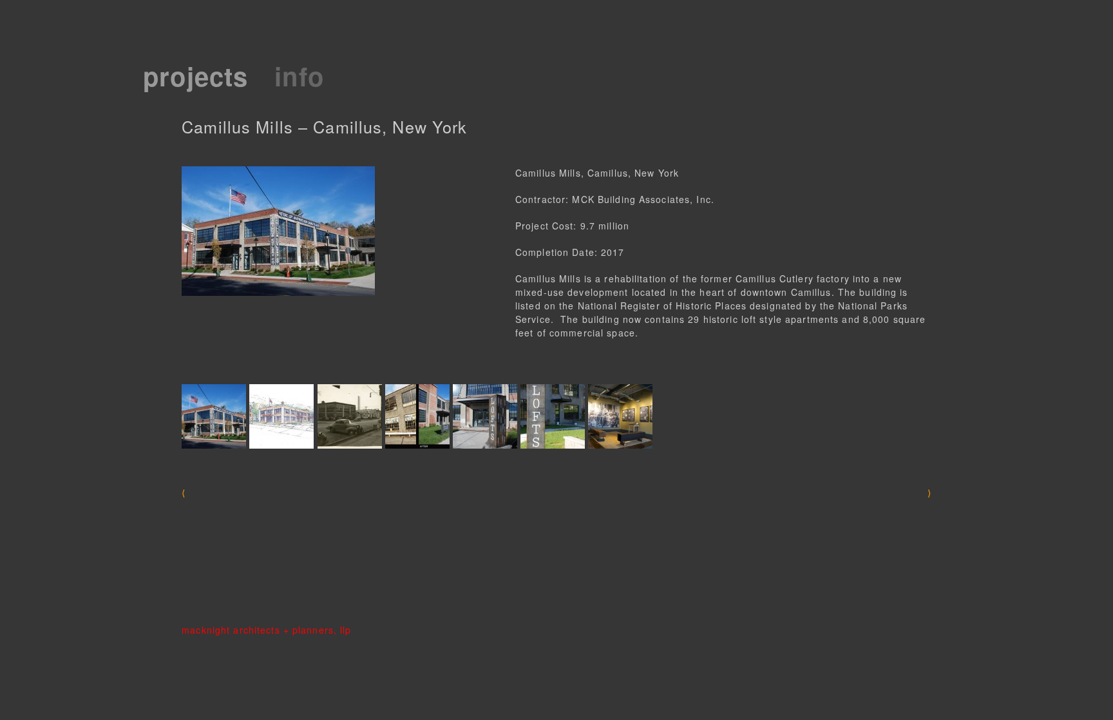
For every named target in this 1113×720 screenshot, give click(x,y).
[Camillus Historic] (350, 416)
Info (298, 75)
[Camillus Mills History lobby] (620, 416)
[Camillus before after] (417, 416)
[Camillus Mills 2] (485, 416)
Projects (195, 75)
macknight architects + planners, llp (266, 629)
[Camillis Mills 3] (552, 416)
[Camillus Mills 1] (214, 416)
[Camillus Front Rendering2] (281, 416)
